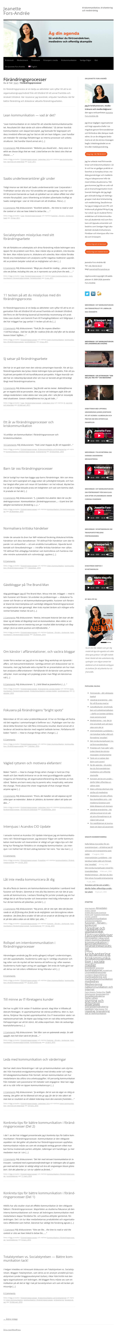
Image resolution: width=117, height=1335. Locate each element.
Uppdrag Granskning (97, 1011)
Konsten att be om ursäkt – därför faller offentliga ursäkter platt (101, 782)
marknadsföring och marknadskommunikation (99, 978)
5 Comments (9, 388)
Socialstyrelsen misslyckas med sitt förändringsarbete (28, 237)
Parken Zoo (100, 992)
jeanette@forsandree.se (99, 269)
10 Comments (10, 445)
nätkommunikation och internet (99, 988)
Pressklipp (42, 860)
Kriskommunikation (68, 60)
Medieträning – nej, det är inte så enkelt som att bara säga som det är (101, 724)
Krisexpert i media (50, 60)
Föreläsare (35, 60)
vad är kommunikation (95, 1013)
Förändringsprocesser (29, 159)
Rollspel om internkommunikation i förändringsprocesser (29, 944)
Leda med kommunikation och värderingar (34, 1059)
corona (87, 916)
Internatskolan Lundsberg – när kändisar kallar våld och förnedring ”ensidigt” (102, 734)
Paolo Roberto (90, 992)
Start (16, 83)
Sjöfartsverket (90, 994)
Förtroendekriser (99, 934)
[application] (99, 325)
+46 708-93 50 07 (95, 265)
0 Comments (9, 148)
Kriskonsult (9, 60)
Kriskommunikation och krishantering (52, 449)
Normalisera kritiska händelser (25, 528)
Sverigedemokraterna (96, 1006)
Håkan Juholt (103, 938)
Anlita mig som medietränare (97, 252)
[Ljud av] (107, 330)
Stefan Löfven (91, 998)
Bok (96, 60)
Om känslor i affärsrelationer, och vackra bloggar (39, 651)
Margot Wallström (100, 975)
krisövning (100, 968)
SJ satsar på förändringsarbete (25, 358)
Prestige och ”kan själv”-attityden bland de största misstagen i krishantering (102, 751)
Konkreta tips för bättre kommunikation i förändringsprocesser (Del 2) (39, 1124)
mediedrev (92, 981)
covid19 (94, 916)
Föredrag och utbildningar (95, 930)
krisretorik (90, 967)
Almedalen (101, 908)
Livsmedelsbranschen (95, 972)
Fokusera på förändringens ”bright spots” (33, 710)
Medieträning (93, 984)
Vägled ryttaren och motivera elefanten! (32, 763)
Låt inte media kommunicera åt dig (29, 879)
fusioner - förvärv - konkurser (62, 216)
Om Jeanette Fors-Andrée (15, 66)
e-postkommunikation (96, 918)
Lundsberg (89, 975)
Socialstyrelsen (35, 278)
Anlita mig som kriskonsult (96, 244)
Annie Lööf (89, 914)
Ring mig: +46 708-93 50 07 (96, 154)
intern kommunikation (59, 276)
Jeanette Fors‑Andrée (16, 10)
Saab (5, 218)
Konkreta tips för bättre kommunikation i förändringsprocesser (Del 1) (39, 1195)
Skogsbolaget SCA (102, 994)
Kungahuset (107, 970)
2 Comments (9, 328)
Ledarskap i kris (44, 159)
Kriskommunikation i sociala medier (43, 691)
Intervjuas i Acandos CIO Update (27, 826)
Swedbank (89, 1009)
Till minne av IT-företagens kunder (28, 999)
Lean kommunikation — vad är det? (29, 115)
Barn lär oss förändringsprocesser (28, 468)
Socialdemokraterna (95, 996)
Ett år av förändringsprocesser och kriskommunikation (28, 424)
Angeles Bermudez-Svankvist (95, 913)
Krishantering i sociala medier (49, 689)
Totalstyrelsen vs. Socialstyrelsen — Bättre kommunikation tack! (38, 1258)
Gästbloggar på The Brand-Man (26, 584)
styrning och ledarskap (15, 162)
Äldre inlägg (10, 1319)
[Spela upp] (88, 330)
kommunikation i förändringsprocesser (20, 452)
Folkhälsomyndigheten (93, 921)
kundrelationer (30, 342)
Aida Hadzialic (90, 908)
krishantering (41, 452)
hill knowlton (91, 937)
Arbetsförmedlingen (101, 915)
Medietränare (22, 60)
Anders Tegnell (90, 911)
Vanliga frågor (85, 60)
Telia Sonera (99, 1009)
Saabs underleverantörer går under (29, 178)
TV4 (106, 1009)
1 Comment (8, 1229)
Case (22, 216)
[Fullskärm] (111, 330)
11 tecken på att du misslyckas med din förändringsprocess (32, 297)
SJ (64, 403)
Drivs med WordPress (12, 1330)
